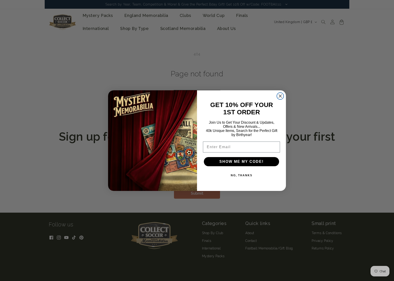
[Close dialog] (280, 96)
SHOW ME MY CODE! (241, 161)
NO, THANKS (241, 175)
